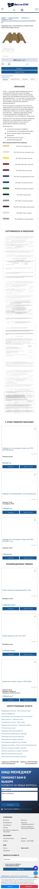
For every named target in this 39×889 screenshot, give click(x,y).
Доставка (25, 79)
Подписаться (20, 869)
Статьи (5, 848)
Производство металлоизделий (12, 731)
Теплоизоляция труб (8, 728)
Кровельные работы (8, 745)
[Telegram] (36, 873)
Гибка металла (18, 719)
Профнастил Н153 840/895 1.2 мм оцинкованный (19, 494)
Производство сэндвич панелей (12, 739)
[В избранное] (36, 64)
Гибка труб (20, 722)
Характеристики (15, 79)
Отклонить (29, 886)
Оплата (32, 79)
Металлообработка (8, 713)
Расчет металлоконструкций (26, 745)
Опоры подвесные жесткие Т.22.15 (14, 636)
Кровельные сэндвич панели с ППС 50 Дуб (16, 681)
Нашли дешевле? (7, 76)
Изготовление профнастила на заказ (14, 742)
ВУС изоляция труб (24, 711)
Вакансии (24, 820)
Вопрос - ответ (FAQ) (27, 841)
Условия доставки (8, 838)
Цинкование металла (8, 722)
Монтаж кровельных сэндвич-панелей (14, 751)
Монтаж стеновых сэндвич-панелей (13, 748)
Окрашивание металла (9, 725)
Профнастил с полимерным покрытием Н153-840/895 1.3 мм (18, 540)
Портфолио (6, 850)
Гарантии (24, 838)
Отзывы (5, 827)
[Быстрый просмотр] (31, 64)
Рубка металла (6, 719)
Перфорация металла (8, 711)
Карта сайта (25, 848)
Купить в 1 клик (28, 466)
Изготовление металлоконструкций (13, 756)
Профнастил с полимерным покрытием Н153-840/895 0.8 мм (18, 449)
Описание (5, 79)
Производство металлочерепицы (12, 736)
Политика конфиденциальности (27, 823)
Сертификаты (7, 825)
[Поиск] (14, 10)
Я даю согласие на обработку (18, 809)
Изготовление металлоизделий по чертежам (16, 716)
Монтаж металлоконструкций (11, 753)
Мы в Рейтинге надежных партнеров (10, 830)
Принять (10, 886)
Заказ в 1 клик (19, 72)
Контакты (6, 820)
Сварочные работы (24, 725)
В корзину (19, 68)
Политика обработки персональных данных (27, 827)
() (36, 9)
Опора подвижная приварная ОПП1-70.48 (16, 590)
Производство (7, 822)
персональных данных (26, 809)
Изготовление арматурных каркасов (14, 733)
